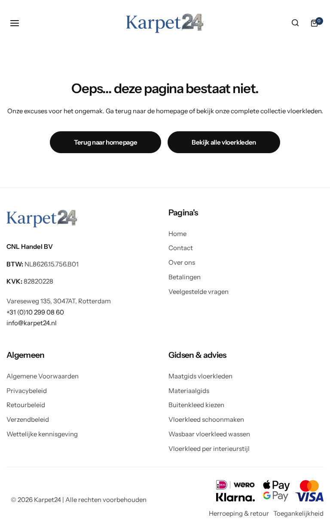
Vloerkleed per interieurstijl (209, 448)
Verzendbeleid (27, 419)
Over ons (181, 262)
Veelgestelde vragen (198, 291)
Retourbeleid (25, 405)
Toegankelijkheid (298, 513)
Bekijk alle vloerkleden (224, 142)
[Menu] (15, 23)
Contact (180, 248)
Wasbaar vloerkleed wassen (209, 434)
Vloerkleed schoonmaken (206, 419)
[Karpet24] (165, 23)
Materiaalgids (188, 391)
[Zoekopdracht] (295, 23)
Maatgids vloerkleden (200, 376)
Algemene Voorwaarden (42, 376)
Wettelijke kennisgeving (42, 434)
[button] (246, 212)
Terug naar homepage (105, 142)
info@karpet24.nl (31, 323)
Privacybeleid (26, 391)
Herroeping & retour (239, 513)
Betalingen (184, 277)
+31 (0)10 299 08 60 (35, 312)
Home (177, 234)
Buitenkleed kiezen (196, 405)
